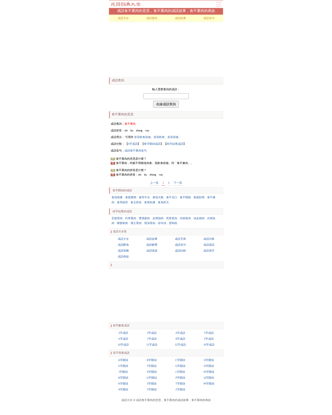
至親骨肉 (117, 218)
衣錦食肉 (185, 218)
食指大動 (158, 197)
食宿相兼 (117, 197)
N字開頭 (123, 378)
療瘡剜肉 (122, 223)
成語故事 (180, 18)
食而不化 (144, 197)
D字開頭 (209, 360)
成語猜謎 (151, 250)
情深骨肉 (149, 223)
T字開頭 (180, 383)
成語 (218, 4)
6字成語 (123, 339)
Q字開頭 (209, 378)
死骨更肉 (171, 218)
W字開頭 (209, 383)
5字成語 (209, 333)
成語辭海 (123, 245)
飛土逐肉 (136, 223)
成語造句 (208, 18)
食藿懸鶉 (130, 197)
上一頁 (154, 183)
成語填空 (208, 250)
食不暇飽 (185, 197)
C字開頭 (180, 360)
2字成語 (123, 333)
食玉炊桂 (136, 202)
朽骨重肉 (130, 218)
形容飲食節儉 (142, 137)
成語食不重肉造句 (135, 150)
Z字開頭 (180, 389)
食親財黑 (199, 197)
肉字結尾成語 (175, 144)
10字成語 (123, 344)
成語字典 (180, 239)
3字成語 (152, 333)
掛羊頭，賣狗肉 (167, 223)
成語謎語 (208, 245)
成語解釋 (151, 245)
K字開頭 (152, 372)
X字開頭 (123, 389)
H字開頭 (209, 366)
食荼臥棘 (149, 202)
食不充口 (171, 197)
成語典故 (123, 256)
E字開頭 (123, 366)
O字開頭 (152, 378)
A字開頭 (123, 360)
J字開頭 (123, 372)
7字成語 (152, 339)
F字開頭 (151, 366)
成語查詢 (151, 18)
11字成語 (151, 344)
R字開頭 (123, 383)
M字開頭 (209, 372)
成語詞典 (208, 239)
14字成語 (208, 344)
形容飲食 (159, 137)
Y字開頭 (152, 389)
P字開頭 (180, 378)
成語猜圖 (123, 250)
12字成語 (180, 344)
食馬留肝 (122, 202)
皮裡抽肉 (158, 218)
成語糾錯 (180, 250)
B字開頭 (152, 360)
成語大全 (126, 4)
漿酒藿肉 (144, 218)
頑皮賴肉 (199, 218)
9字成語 (209, 339)
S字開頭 (151, 383)
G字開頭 (180, 366)
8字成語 (180, 339)
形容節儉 (172, 137)
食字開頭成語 (152, 144)
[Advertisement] (166, 49)
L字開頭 (180, 372)
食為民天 (163, 202)
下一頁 (178, 183)
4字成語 (133, 144)
